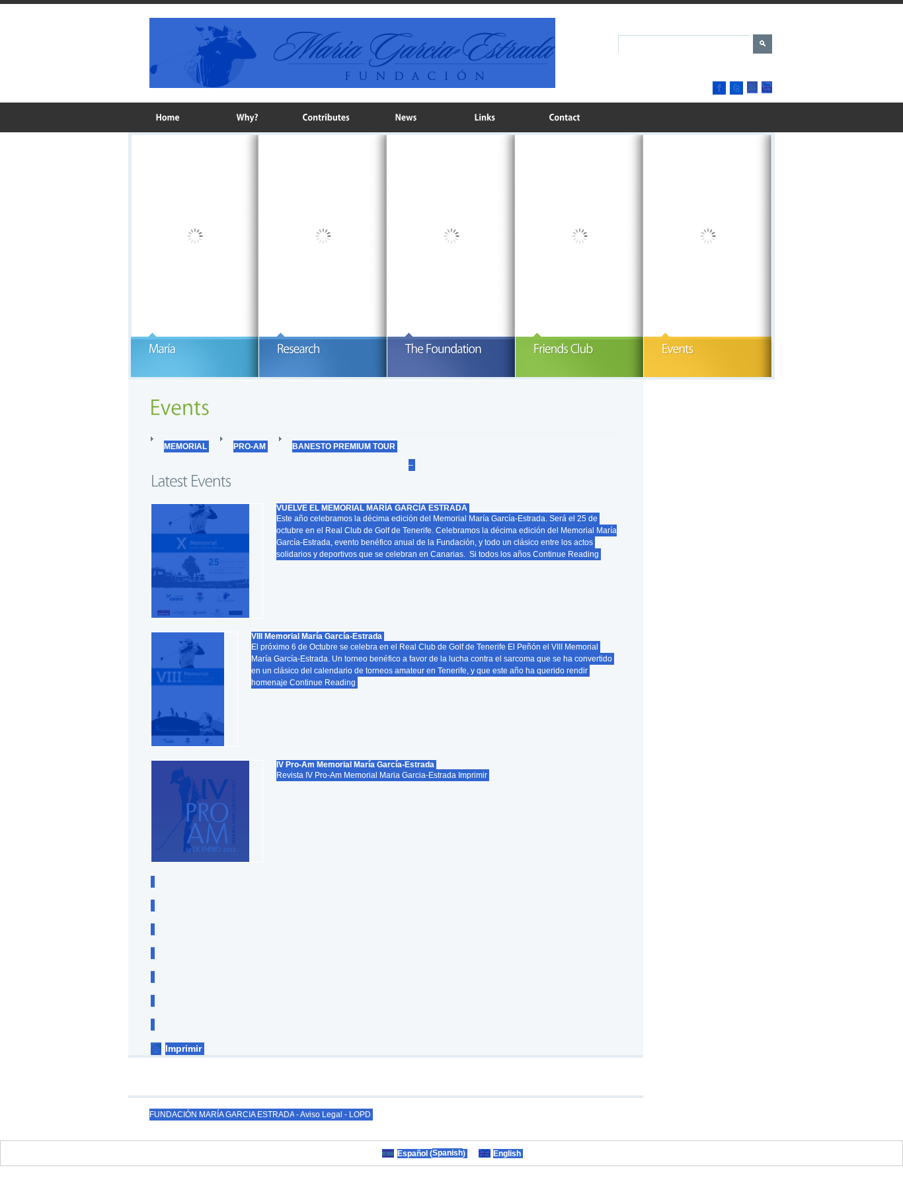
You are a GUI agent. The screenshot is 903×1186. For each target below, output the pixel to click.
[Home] (168, 117)
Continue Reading (566, 554)
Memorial (185, 446)
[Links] (485, 117)
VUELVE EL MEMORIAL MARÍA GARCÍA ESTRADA (371, 508)
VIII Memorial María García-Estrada (316, 636)
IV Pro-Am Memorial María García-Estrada (355, 764)
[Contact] (564, 117)
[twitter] (736, 88)
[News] (406, 117)
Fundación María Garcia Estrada (221, 1114)
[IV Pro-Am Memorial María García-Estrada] (207, 811)
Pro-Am (249, 446)
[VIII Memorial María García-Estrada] (194, 689)
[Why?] (247, 117)
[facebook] (719, 88)
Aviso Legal (321, 1114)
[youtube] (767, 87)
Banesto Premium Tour (343, 446)
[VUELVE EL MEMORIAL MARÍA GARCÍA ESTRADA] (207, 560)
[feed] (752, 87)
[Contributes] (326, 117)
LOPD (360, 1114)
